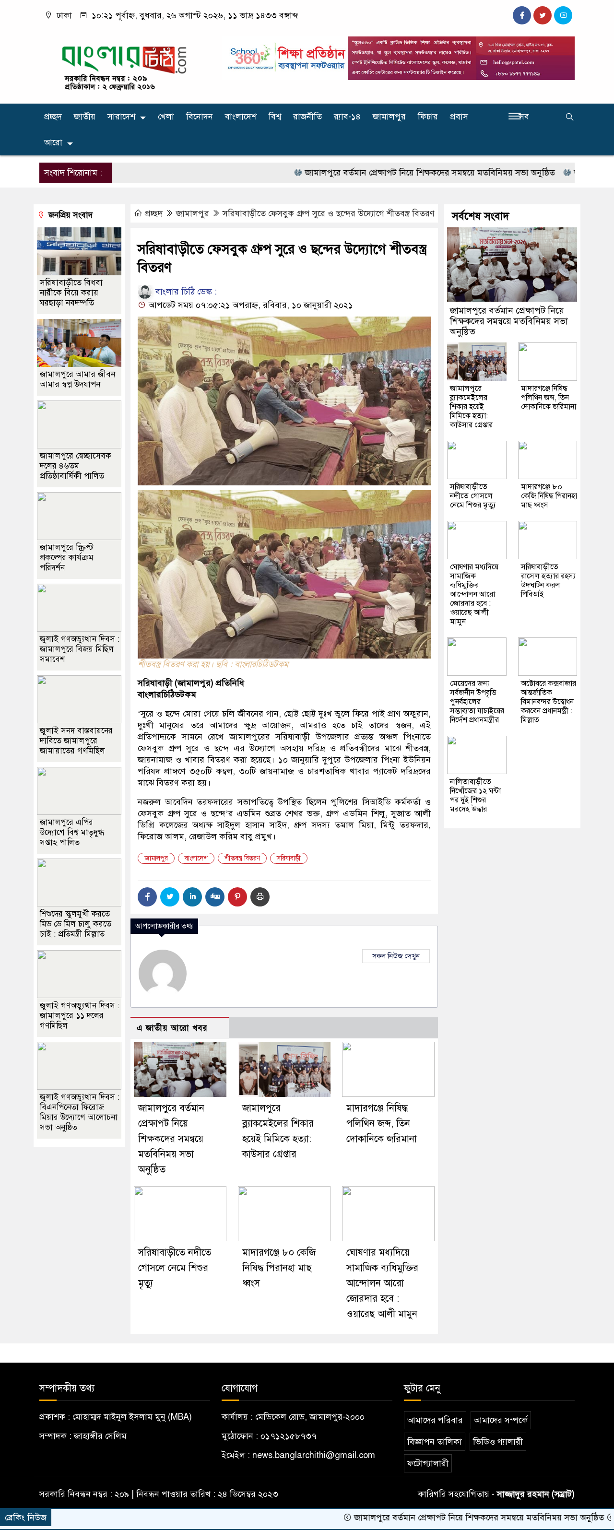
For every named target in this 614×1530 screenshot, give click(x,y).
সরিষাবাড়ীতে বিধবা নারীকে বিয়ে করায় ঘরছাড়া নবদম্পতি (71, 293)
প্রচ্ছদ (53, 116)
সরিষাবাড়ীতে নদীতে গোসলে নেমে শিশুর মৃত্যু (174, 1268)
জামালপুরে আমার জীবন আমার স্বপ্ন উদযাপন (77, 379)
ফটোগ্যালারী (428, 1463)
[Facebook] (147, 896)
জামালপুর (389, 116)
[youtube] (563, 15)
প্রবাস (459, 116)
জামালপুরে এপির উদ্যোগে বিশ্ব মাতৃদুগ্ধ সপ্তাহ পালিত (72, 832)
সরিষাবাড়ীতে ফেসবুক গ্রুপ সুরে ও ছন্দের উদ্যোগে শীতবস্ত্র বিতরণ (329, 213)
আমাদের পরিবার (435, 1420)
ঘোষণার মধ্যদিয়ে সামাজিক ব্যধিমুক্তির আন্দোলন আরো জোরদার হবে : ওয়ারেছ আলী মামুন (382, 1283)
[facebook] (522, 15)
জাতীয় (84, 116)
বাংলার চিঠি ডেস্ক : (185, 291)
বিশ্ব (275, 116)
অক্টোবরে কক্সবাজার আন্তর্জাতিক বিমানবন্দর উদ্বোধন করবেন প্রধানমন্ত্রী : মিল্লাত (548, 702)
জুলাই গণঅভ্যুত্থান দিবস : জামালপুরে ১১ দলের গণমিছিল (79, 1015)
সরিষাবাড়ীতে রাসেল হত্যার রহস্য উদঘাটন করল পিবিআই (548, 580)
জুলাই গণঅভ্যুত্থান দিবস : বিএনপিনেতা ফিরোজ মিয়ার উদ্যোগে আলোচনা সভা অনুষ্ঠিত (79, 1112)
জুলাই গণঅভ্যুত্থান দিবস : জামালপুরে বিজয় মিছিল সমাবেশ (79, 649)
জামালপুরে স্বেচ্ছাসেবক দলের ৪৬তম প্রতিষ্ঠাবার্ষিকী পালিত (75, 466)
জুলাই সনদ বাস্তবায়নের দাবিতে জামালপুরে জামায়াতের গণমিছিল (76, 741)
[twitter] (542, 15)
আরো (53, 142)
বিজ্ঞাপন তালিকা (434, 1441)
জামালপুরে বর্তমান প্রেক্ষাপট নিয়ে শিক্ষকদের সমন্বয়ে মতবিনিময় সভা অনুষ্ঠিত (385, 172)
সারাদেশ (121, 116)
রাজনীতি (307, 116)
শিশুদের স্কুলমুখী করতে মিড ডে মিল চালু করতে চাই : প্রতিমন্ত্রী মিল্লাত (75, 924)
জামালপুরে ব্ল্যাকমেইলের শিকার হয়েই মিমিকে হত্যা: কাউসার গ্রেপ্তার (471, 407)
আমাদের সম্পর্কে (501, 1420)
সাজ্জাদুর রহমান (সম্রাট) (536, 1494)
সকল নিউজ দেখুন (396, 956)
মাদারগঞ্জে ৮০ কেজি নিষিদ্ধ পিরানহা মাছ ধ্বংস (279, 1268)
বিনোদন (199, 116)
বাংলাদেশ (241, 116)
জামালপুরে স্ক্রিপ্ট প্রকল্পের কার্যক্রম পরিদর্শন (67, 557)
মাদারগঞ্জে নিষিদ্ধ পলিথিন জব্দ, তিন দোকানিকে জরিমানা (381, 1123)
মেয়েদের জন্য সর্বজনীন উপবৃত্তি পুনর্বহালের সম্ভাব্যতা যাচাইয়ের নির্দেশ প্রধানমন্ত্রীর (477, 702)
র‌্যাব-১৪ (347, 116)
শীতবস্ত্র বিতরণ (242, 858)
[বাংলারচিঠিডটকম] (124, 64)
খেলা (166, 116)
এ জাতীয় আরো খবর (172, 1028)
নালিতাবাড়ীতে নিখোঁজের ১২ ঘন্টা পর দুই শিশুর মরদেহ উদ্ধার (475, 795)
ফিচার (428, 116)
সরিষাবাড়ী (289, 858)
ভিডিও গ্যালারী (498, 1441)
